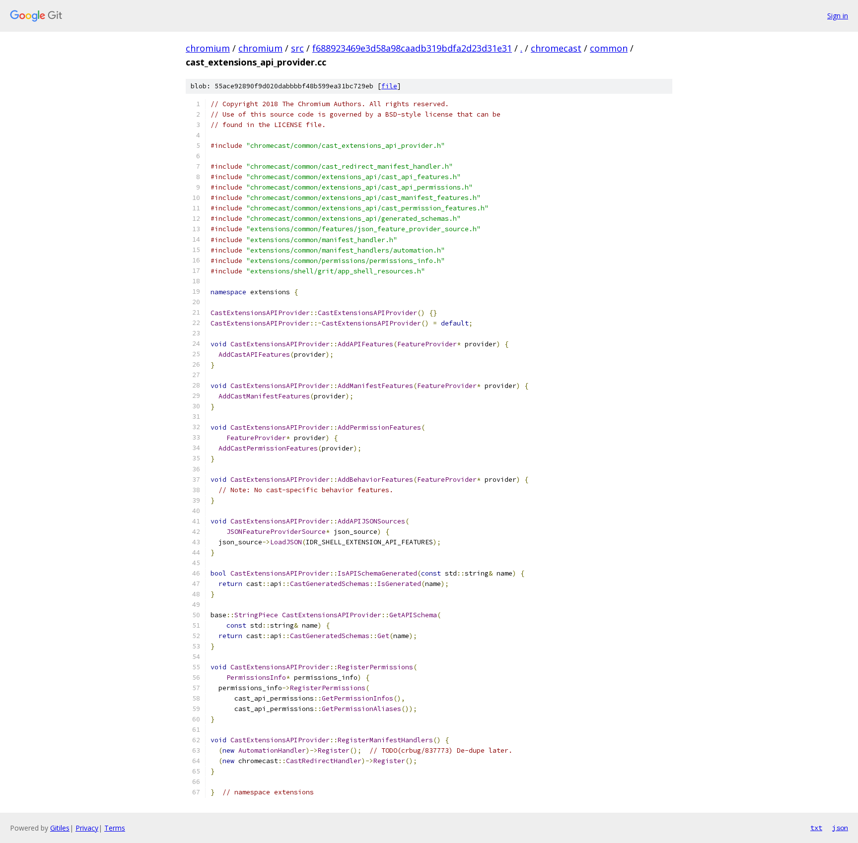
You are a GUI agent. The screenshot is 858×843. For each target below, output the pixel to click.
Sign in (837, 15)
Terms (114, 828)
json (840, 827)
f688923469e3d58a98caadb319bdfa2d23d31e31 (412, 48)
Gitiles (60, 828)
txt (816, 827)
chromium (208, 48)
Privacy (86, 828)
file (389, 86)
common (609, 48)
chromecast (556, 48)
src (297, 48)
